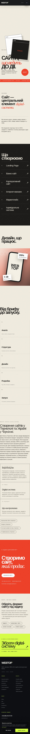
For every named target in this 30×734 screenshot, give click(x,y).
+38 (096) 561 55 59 (6, 581)
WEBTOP (5, 3)
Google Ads (18, 689)
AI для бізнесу (4, 685)
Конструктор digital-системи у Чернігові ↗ (10, 528)
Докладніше (4, 727)
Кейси (3, 699)
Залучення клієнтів (5, 679)
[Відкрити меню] (27, 3)
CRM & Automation (19, 691)
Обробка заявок (4, 681)
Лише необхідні (8, 730)
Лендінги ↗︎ (5, 623)
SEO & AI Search (19, 687)
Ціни (2, 701)
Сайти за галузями (19, 681)
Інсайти (3, 703)
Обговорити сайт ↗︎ (8, 575)
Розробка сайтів (19, 679)
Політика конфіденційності (9, 583)
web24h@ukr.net (16, 581)
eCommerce (4, 683)
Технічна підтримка (5, 687)
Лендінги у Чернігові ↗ (6, 524)
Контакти (3, 707)
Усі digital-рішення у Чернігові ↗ (8, 531)
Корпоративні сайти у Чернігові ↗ (8, 520)
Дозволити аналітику (21, 730)
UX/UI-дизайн (18, 683)
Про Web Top (4, 705)
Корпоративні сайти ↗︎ (16, 623)
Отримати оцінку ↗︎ (20, 626)
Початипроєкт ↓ (25, 72)
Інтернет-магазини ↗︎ (7, 626)
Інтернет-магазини (19, 685)
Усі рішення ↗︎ (4, 689)
